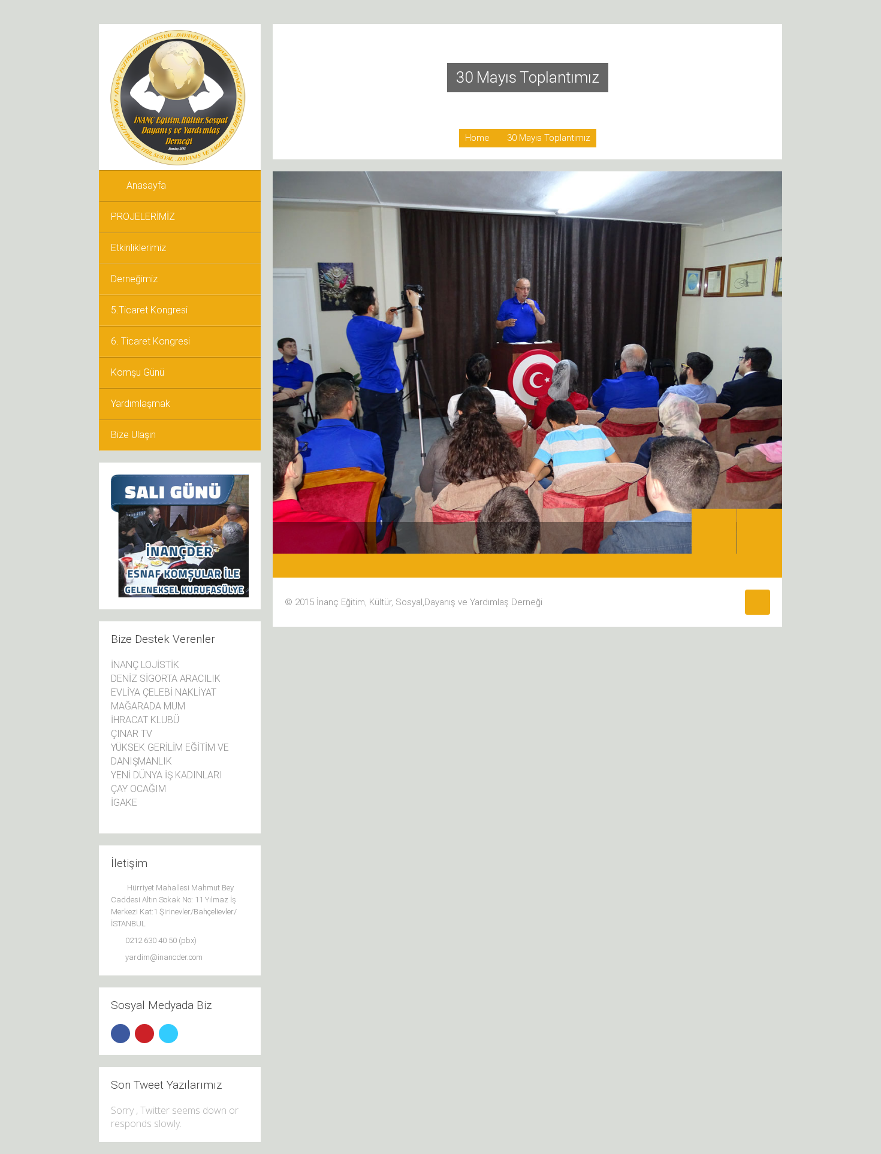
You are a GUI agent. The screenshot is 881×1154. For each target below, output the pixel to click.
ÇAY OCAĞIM (138, 788)
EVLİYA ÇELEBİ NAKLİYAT (163, 692)
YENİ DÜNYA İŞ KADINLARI (166, 775)
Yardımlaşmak (140, 403)
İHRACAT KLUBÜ (145, 720)
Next (759, 531)
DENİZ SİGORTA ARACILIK (166, 678)
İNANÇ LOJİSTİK (145, 664)
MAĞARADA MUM (148, 706)
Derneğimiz (134, 279)
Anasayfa (146, 185)
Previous (714, 531)
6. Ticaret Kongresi (150, 341)
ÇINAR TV (131, 733)
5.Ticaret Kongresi (149, 310)
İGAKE (124, 802)
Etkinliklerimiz (138, 247)
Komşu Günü (137, 372)
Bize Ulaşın (133, 434)
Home (477, 137)
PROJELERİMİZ (143, 216)
